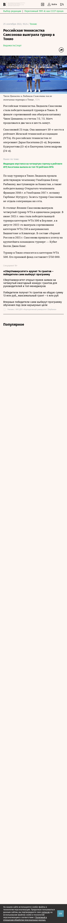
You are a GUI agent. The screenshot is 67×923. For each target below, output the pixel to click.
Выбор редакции (12, 11)
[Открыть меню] (62, 4)
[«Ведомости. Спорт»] (5, 4)
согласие (45, 912)
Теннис (33, 24)
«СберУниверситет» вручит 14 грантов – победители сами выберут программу (28, 273)
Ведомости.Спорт (12, 45)
